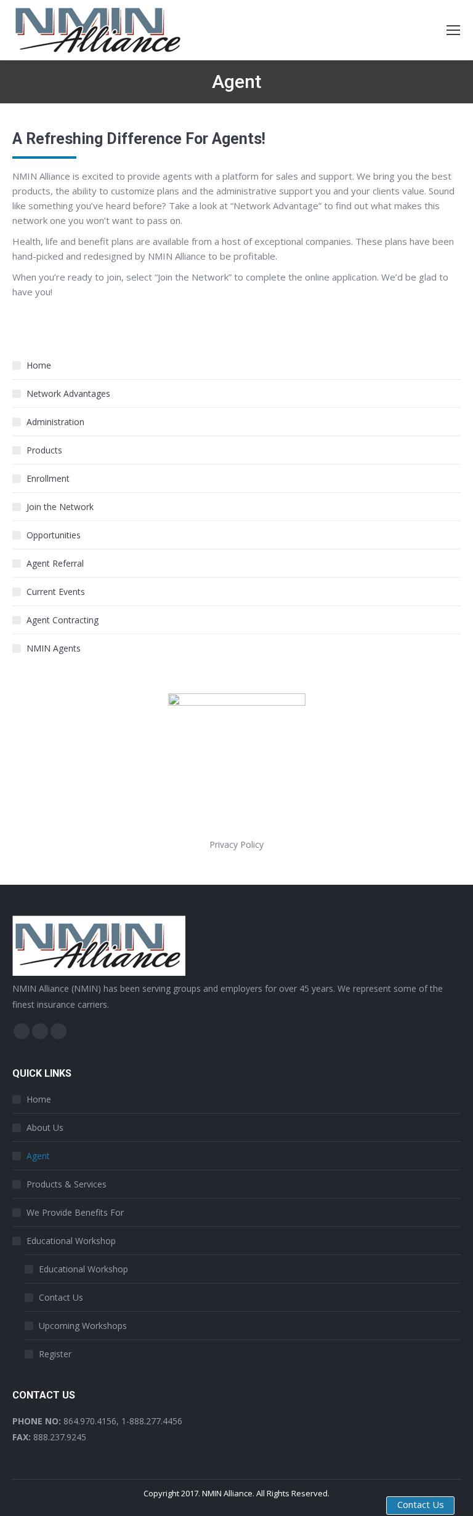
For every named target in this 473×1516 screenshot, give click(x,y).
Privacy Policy (236, 844)
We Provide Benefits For (75, 1212)
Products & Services (66, 1184)
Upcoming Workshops (83, 1325)
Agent (38, 1156)
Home (38, 365)
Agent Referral (55, 563)
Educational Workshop (71, 1241)
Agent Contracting (62, 620)
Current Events (55, 591)
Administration (55, 422)
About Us (44, 1127)
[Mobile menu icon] (453, 30)
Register (55, 1354)
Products (44, 450)
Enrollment (48, 478)
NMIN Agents (53, 648)
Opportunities (53, 535)
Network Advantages (68, 393)
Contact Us (61, 1297)
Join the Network (60, 507)
